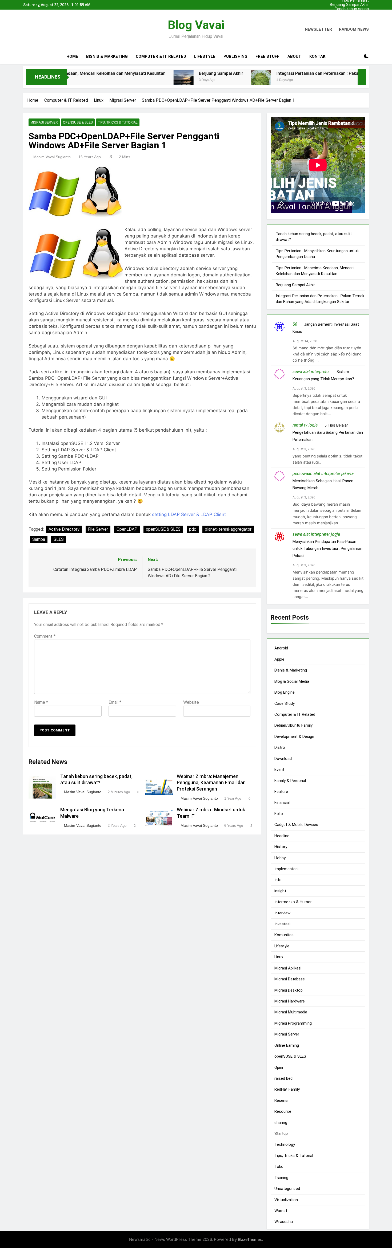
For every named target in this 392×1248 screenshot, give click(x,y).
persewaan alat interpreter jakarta (323, 473)
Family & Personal (290, 780)
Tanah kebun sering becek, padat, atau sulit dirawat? (348, 9)
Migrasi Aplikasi (287, 967)
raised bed (283, 1078)
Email (115, 702)
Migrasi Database (289, 979)
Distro (279, 747)
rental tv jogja (305, 424)
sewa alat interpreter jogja (316, 534)
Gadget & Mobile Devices (296, 824)
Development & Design (294, 736)
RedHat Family (287, 1089)
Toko (278, 1166)
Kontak (317, 56)
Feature (281, 791)
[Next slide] (366, 3)
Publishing (235, 56)
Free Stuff (267, 56)
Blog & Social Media (291, 681)
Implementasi (286, 868)
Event (279, 769)
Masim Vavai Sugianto (52, 157)
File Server (98, 529)
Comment (44, 636)
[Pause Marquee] (362, 77)
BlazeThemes (250, 1239)
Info (278, 879)
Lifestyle (204, 56)
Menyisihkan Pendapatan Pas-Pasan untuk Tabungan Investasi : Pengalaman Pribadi (327, 548)
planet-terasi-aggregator (228, 529)
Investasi (282, 924)
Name (41, 702)
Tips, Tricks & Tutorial (118, 122)
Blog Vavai (196, 25)
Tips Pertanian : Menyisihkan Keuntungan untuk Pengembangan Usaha (347, 13)
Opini (278, 1067)
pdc (192, 529)
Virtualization (286, 1199)
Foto (278, 813)
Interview (282, 912)
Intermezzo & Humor (293, 901)
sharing (280, 1122)
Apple (279, 659)
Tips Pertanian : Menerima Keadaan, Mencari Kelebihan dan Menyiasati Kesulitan (349, 17)
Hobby (280, 857)
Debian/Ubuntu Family (293, 725)
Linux (278, 957)
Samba (38, 539)
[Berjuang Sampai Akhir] (144, 80)
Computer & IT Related (161, 56)
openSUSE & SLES (78, 122)
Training (281, 1177)
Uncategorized (287, 1188)
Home (72, 56)
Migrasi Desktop (288, 990)
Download (283, 758)
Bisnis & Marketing (107, 56)
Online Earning (286, 1045)
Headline (281, 835)
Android (281, 648)
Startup (281, 1133)
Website (191, 702)
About (294, 56)
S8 (295, 323)
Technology (284, 1144)
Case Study (284, 703)
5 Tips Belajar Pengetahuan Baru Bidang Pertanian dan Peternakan (328, 432)
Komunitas (284, 934)
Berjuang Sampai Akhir (349, 5)
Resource (282, 1111)
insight (280, 890)
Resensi (281, 1100)
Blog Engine (284, 692)
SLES (59, 539)
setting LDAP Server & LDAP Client (189, 514)
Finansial (282, 802)
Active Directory (64, 529)
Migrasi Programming (293, 1023)
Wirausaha (283, 1221)
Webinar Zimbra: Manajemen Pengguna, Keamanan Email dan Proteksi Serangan (211, 783)
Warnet (280, 1210)
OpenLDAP (127, 529)
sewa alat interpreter (311, 371)
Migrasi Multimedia (290, 1012)
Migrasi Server (44, 122)
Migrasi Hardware (289, 1001)
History (280, 846)
